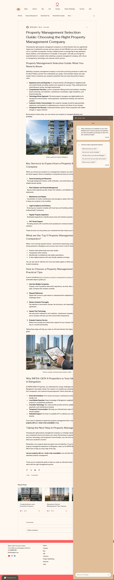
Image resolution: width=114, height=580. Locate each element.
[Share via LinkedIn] (35, 470)
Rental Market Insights (59, 15)
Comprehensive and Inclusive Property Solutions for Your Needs (29, 505)
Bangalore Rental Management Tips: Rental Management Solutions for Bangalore (57, 505)
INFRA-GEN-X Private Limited (16, 546)
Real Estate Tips (45, 15)
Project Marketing (48, 559)
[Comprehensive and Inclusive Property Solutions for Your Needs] (30, 494)
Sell (44, 554)
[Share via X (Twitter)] (31, 470)
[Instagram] (12, 556)
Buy (44, 551)
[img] (57, 6)
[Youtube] (9, 556)
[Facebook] (15, 556)
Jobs (44, 564)
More (69, 15)
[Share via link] (39, 470)
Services (45, 562)
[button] (94, 15)
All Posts (20, 15)
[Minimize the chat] (109, 118)
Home (45, 546)
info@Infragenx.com (13, 552)
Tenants (45, 556)
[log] (93, 346)
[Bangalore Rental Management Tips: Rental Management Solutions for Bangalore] (57, 494)
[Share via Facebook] (27, 470)
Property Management (31, 15)
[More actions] (87, 27)
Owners (45, 548)
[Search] (18, 9)
